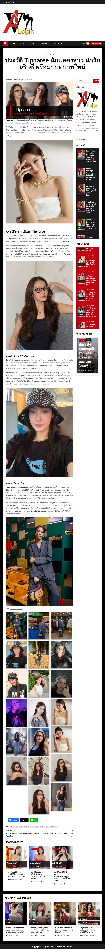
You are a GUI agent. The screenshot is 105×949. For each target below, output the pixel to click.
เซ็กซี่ (51, 55)
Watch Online (96, 43)
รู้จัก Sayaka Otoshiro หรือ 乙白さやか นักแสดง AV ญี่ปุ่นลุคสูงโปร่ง (91, 224)
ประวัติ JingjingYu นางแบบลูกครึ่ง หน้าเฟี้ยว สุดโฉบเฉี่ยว (22, 833)
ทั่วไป (87, 321)
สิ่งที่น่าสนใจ (55, 43)
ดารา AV (44, 43)
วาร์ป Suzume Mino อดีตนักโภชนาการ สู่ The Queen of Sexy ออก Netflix (38, 875)
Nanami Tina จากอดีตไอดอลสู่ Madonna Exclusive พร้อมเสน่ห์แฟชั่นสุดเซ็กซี (15, 930)
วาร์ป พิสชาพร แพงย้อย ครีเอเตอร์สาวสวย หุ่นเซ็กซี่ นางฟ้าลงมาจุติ (91, 296)
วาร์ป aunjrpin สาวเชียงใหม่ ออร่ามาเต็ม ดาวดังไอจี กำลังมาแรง (91, 280)
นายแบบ (33, 43)
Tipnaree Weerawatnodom (36, 826)
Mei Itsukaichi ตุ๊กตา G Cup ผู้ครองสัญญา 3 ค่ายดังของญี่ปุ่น (91, 173)
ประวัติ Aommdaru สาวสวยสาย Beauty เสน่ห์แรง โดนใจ (57, 833)
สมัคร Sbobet (81, 139)
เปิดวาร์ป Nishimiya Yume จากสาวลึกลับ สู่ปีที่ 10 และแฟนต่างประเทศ (91, 156)
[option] (87, 156)
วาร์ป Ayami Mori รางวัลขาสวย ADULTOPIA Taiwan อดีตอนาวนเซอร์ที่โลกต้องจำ (62, 876)
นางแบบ (23, 43)
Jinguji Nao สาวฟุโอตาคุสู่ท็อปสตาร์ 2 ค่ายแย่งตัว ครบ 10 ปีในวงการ (91, 189)
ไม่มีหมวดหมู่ (56, 55)
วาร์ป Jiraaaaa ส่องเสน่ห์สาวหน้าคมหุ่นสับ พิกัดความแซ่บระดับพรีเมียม (91, 312)
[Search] (84, 43)
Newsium (59, 947)
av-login (12, 826)
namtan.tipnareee (16, 609)
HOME (13, 43)
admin (10, 79)
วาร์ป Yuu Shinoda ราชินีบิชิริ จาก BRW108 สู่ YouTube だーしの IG (16, 874)
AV (9, 849)
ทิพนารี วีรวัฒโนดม (51, 826)
